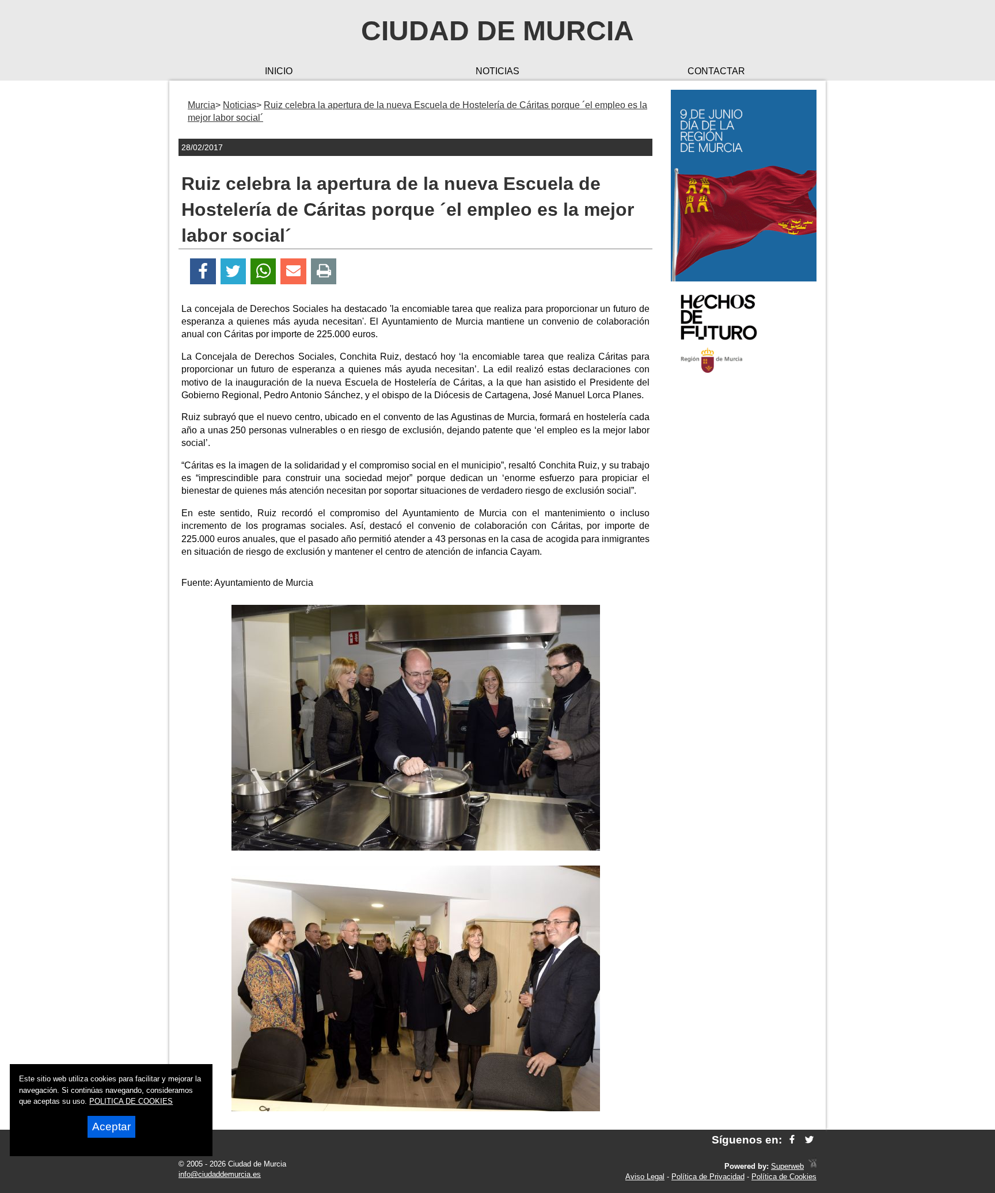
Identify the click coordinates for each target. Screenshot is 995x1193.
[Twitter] (233, 271)
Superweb (787, 1166)
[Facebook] (203, 271)
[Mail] (293, 271)
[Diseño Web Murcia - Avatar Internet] (812, 1166)
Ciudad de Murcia (497, 31)
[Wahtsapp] (263, 271)
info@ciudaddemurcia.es (220, 1174)
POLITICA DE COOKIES (131, 1101)
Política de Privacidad (708, 1176)
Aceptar (111, 1126)
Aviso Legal (644, 1176)
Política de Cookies (783, 1176)
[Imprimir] (324, 271)
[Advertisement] (743, 566)
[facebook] (792, 1140)
